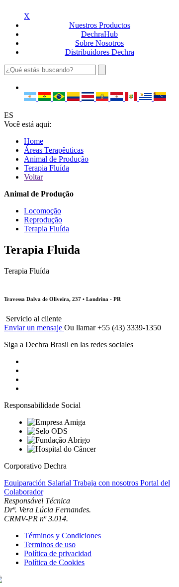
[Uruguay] (146, 98)
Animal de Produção (56, 159)
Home (33, 141)
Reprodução (43, 219)
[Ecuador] (103, 98)
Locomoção (42, 210)
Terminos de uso (50, 544)
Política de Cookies (54, 562)
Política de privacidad (57, 553)
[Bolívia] (45, 98)
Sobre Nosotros (99, 43)
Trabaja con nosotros (106, 483)
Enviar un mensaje (34, 327)
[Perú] (132, 98)
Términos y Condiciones (62, 535)
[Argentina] (31, 98)
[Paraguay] (117, 98)
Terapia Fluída (46, 168)
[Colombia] (74, 98)
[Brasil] (60, 98)
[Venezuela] (160, 98)
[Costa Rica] (89, 98)
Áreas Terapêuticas (54, 150)
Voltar (33, 177)
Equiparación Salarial (38, 483)
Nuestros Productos (99, 25)
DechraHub (99, 34)
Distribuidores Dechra (99, 52)
